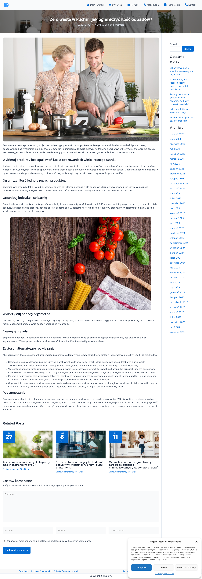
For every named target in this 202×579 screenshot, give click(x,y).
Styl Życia (97, 24)
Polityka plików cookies (164, 574)
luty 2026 (175, 163)
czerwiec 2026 (177, 144)
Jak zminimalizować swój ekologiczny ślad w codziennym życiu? (26, 463)
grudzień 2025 (177, 173)
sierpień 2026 (177, 134)
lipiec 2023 (176, 317)
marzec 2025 (177, 218)
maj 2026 (175, 148)
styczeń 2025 (177, 228)
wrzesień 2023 (177, 307)
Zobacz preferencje (186, 567)
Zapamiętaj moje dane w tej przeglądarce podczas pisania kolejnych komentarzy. (49, 541)
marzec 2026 (177, 158)
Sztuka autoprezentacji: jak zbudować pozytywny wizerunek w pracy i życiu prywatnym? (79, 465)
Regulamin (24, 571)
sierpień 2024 (177, 252)
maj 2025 (175, 208)
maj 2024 (175, 267)
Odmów (163, 567)
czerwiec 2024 (177, 262)
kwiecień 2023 (177, 332)
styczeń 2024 (177, 287)
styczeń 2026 (177, 168)
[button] (196, 541)
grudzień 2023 (177, 292)
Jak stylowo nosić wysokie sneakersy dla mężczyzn (181, 71)
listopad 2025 (177, 178)
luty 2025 (175, 223)
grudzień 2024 (177, 233)
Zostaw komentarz (114, 24)
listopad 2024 (177, 238)
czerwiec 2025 (177, 203)
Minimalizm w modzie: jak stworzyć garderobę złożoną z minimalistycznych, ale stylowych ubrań (133, 465)
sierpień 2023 (177, 312)
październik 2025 (179, 183)
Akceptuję (141, 567)
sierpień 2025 (177, 193)
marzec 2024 (177, 277)
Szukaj (173, 44)
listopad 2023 (177, 297)
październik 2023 (179, 302)
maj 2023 (175, 327)
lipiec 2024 (176, 257)
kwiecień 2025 (177, 213)
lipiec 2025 (176, 198)
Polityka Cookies (62, 571)
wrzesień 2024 (177, 247)
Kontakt (75, 571)
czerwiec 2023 (177, 322)
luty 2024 (175, 282)
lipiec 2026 (176, 139)
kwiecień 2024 (177, 272)
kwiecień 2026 (177, 153)
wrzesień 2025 (177, 188)
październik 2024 (179, 243)
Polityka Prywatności (41, 571)
